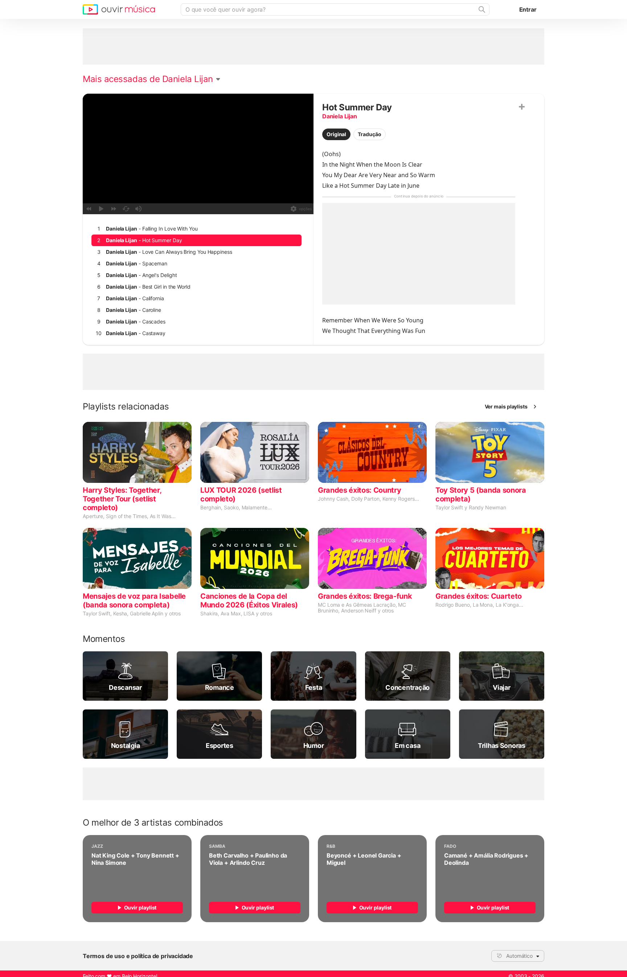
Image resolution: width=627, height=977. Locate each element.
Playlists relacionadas (126, 407)
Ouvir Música (119, 9)
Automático (519, 956)
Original (336, 134)
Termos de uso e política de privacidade (138, 956)
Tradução (369, 134)
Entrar (528, 9)
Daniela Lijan (339, 116)
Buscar (481, 9)
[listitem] (196, 229)
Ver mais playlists (506, 406)
